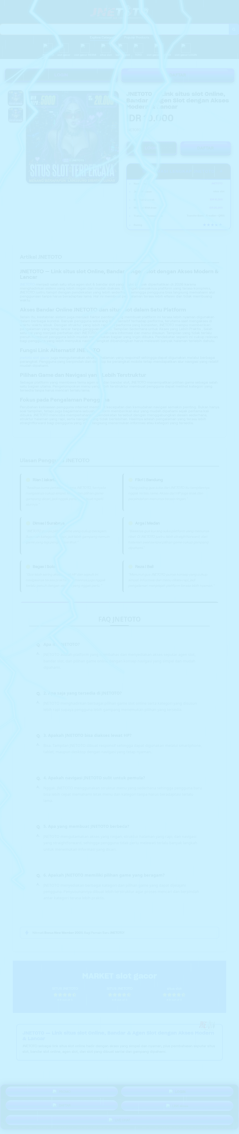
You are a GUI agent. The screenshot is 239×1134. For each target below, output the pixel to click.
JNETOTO (27, 284)
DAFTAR (177, 75)
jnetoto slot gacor (35, 358)
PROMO (65, 1091)
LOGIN (61, 75)
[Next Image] (115, 138)
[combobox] (114, 29)
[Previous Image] (29, 138)
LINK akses (180, 1106)
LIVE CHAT (122, 1120)
